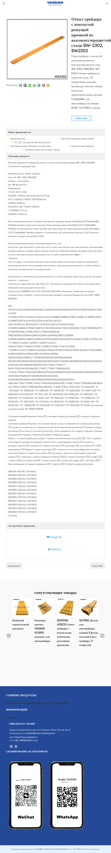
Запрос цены (81, 118)
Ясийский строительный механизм (20, 625)
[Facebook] (11, 746)
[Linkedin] (15, 746)
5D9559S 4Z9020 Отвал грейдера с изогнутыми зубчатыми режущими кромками (66, 633)
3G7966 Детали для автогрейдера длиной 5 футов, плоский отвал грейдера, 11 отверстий (88, 633)
